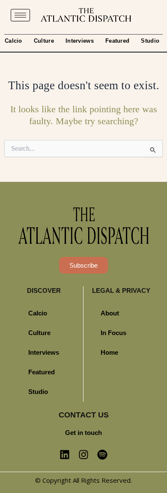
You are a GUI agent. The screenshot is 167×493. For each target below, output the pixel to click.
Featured (117, 41)
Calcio (13, 41)
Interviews (80, 41)
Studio (150, 41)
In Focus (113, 333)
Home (109, 352)
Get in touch (83, 432)
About (110, 313)
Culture (44, 41)
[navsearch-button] (150, 14)
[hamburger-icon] (20, 15)
